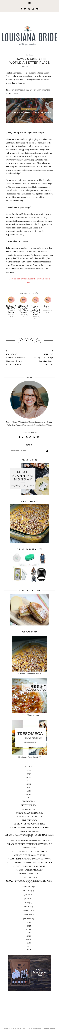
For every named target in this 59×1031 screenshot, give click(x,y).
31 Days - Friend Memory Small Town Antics (29, 863)
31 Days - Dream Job (29, 831)
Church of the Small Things (29, 855)
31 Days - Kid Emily (29, 877)
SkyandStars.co (50, 1028)
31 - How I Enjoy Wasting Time (29, 824)
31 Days (29, 55)
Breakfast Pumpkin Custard (29, 673)
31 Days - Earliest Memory (29, 870)
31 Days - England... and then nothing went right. (29, 882)
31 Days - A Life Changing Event (29, 866)
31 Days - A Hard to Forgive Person (29, 852)
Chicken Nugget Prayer (29, 817)
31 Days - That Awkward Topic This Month (29, 859)
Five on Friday (29, 820)
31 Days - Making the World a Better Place (29, 840)
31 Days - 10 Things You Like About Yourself (29, 844)
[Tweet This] (26, 340)
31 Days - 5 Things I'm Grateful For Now (29, 828)
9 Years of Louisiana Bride (29, 813)
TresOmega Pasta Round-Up (29, 757)
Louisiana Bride (23, 1028)
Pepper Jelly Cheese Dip (29, 715)
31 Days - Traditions (29, 874)
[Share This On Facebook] (20, 340)
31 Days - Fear (29, 848)
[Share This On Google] (38, 340)
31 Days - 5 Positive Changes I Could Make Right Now (29, 836)
